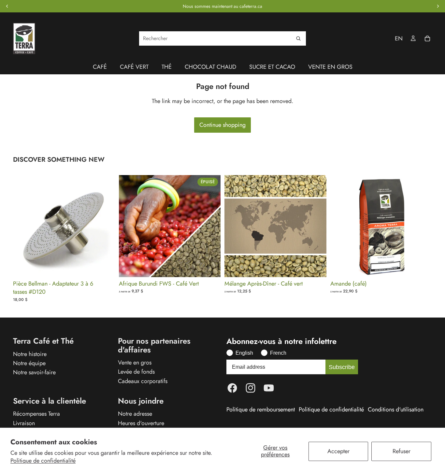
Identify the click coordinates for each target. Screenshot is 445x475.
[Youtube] (269, 388)
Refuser (401, 451)
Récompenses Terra (36, 413)
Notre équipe (29, 363)
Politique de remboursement (260, 410)
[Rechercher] (298, 38)
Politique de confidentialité (43, 460)
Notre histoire (30, 354)
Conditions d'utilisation (395, 410)
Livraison (24, 423)
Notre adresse (135, 413)
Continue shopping (222, 125)
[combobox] (222, 38)
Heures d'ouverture (141, 423)
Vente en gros (134, 362)
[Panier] (427, 38)
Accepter (338, 451)
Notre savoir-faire (34, 372)
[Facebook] (232, 388)
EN (399, 38)
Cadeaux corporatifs (142, 381)
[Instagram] (250, 388)
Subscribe (342, 367)
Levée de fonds (136, 371)
